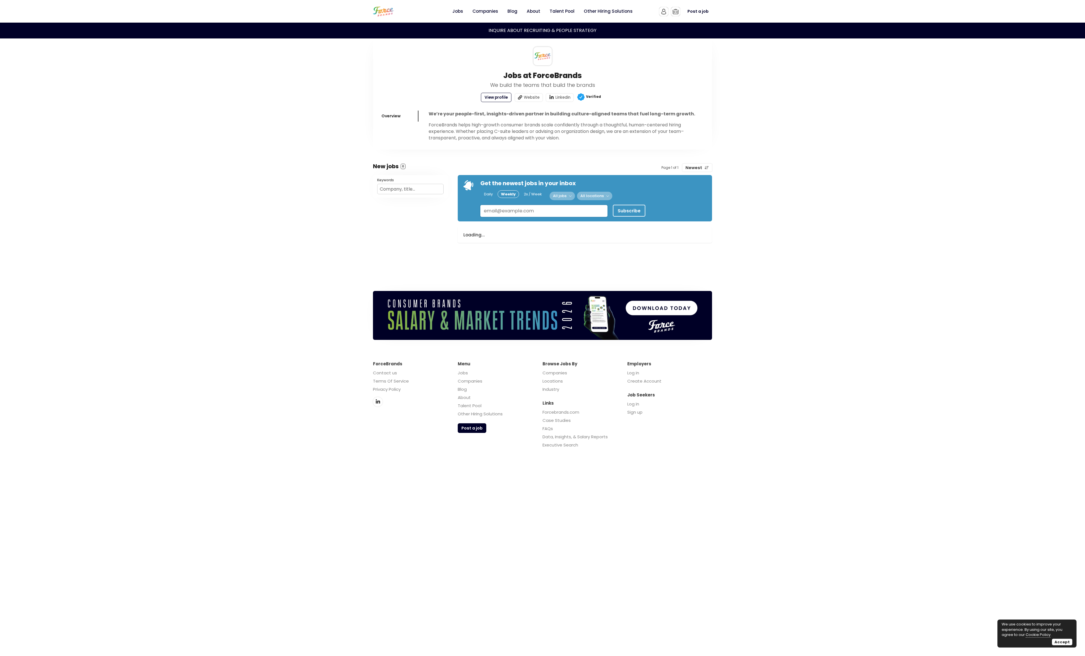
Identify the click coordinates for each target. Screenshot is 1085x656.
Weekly (508, 194)
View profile (496, 97)
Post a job (698, 11)
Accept (1062, 642)
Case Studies (556, 420)
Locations (552, 381)
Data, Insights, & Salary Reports (575, 437)
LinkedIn (378, 402)
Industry (550, 389)
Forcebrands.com (560, 412)
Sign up (635, 412)
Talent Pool (469, 406)
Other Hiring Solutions (480, 414)
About (464, 397)
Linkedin (562, 97)
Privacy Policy (387, 389)
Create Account (644, 381)
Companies (470, 381)
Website (532, 97)
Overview (391, 116)
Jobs (463, 373)
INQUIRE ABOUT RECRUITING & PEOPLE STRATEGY (542, 30)
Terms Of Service (391, 381)
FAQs (547, 428)
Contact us (385, 373)
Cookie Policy (1038, 634)
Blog (462, 389)
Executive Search (560, 445)
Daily (488, 194)
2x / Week (533, 194)
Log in (633, 373)
